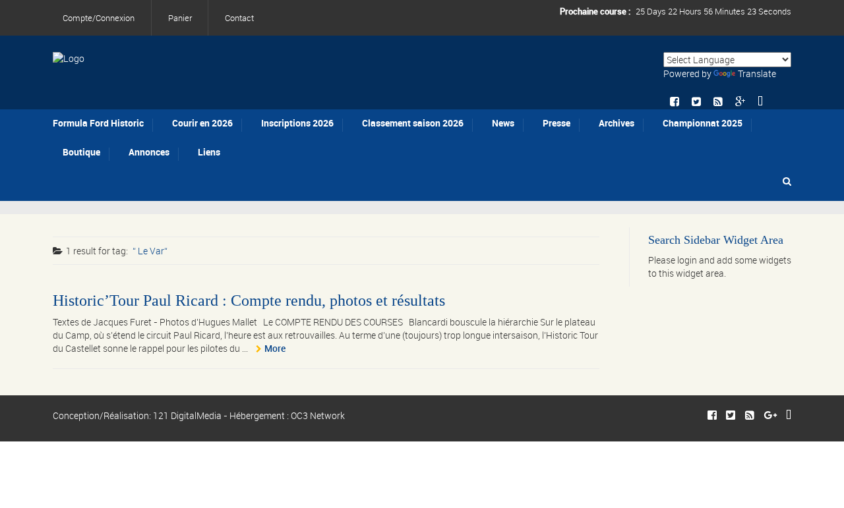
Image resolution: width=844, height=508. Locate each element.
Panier (180, 18)
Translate (757, 73)
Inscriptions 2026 (297, 123)
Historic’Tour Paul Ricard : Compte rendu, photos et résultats (249, 300)
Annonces (149, 152)
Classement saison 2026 (413, 123)
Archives (616, 123)
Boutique (81, 152)
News (503, 123)
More (275, 348)
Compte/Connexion (99, 18)
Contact (239, 18)
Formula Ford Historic (98, 123)
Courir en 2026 (202, 123)
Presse (556, 123)
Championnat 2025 (702, 123)
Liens (209, 152)
